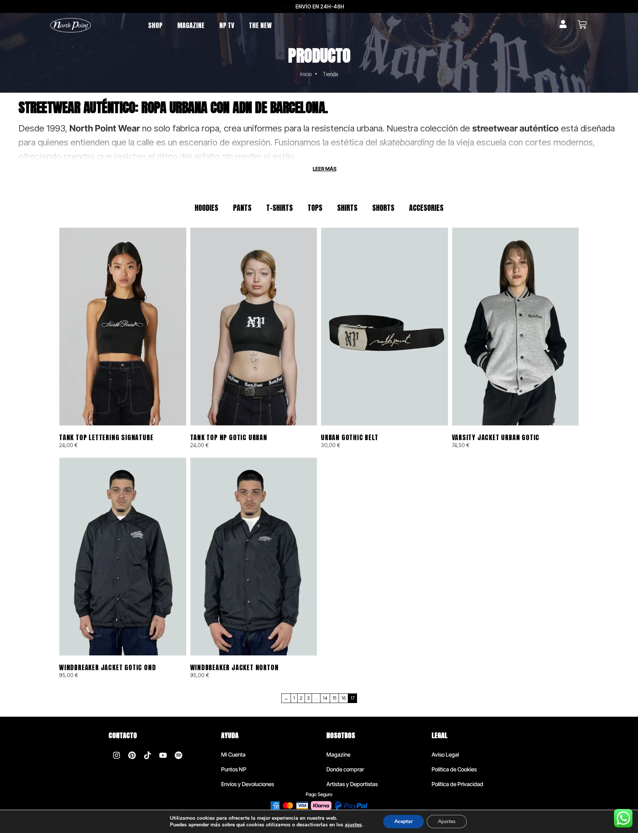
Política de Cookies (454, 769)
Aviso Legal (445, 754)
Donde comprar (345, 769)
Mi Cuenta (233, 754)
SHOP (155, 25)
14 (325, 698)
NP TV (226, 25)
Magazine (338, 754)
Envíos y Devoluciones (247, 784)
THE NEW (260, 25)
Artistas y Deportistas (352, 784)
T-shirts (279, 207)
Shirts (347, 207)
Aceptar (403, 821)
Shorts (383, 207)
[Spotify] (178, 755)
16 (343, 698)
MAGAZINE (191, 25)
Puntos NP (233, 769)
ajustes (353, 825)
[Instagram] (116, 755)
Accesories (426, 207)
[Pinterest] (132, 755)
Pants (242, 207)
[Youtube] (163, 755)
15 (334, 698)
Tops (315, 207)
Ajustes (447, 821)
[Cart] (582, 24)
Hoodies (206, 207)
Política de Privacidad (457, 784)
